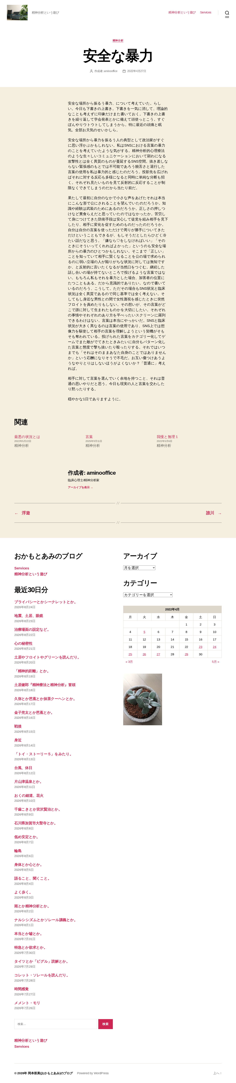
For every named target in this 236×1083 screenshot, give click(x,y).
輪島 (17, 851)
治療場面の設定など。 (32, 629)
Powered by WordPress (93, 1073)
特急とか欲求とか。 (30, 947)
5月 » (215, 661)
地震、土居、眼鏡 (28, 616)
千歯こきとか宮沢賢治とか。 (38, 809)
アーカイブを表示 (80, 487)
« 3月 (129, 661)
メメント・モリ (27, 1003)
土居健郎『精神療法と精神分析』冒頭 (44, 685)
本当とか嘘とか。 (29, 934)
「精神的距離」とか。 (32, 671)
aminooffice (110, 71)
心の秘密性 (23, 643)
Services (205, 12)
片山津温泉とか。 (28, 781)
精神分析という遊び (182, 12)
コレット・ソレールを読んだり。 (42, 975)
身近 (17, 740)
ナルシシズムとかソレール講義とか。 (45, 920)
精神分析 (118, 40)
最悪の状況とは (27, 437)
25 (130, 654)
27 (158, 654)
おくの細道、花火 (29, 795)
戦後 (17, 726)
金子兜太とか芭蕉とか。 (34, 712)
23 (200, 647)
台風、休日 (23, 768)
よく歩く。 (23, 892)
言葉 (89, 437)
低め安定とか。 (27, 837)
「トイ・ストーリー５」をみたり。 (43, 754)
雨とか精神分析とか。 (32, 906)
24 (214, 647)
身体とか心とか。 (29, 865)
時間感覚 (21, 989)
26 (144, 654)
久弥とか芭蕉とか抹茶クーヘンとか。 (45, 699)
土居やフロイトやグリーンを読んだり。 (47, 657)
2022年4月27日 (136, 71)
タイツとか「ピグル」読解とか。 (42, 961)
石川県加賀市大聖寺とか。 (36, 823)
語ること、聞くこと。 (32, 878)
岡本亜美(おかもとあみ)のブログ (50, 1073)
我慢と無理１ (168, 437)
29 (186, 654)
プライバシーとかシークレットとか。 (46, 602)
